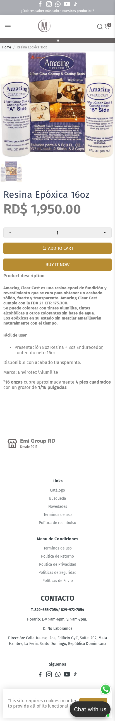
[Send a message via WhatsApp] (105, 689)
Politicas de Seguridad (57, 572)
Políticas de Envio (57, 580)
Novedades (57, 506)
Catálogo (57, 490)
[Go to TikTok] (75, 4)
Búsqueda (57, 498)
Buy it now (57, 264)
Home (6, 47)
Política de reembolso (57, 522)
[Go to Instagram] (48, 4)
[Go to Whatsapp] (58, 4)
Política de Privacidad (57, 564)
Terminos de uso (58, 514)
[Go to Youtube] (66, 4)
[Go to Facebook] (40, 4)
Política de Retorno (57, 556)
